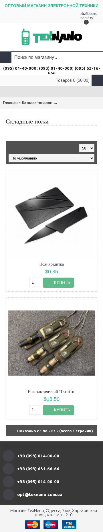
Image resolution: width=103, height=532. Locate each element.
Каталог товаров (37, 103)
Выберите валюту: (86, 17)
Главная (10, 103)
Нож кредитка (51, 264)
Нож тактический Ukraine (52, 391)
